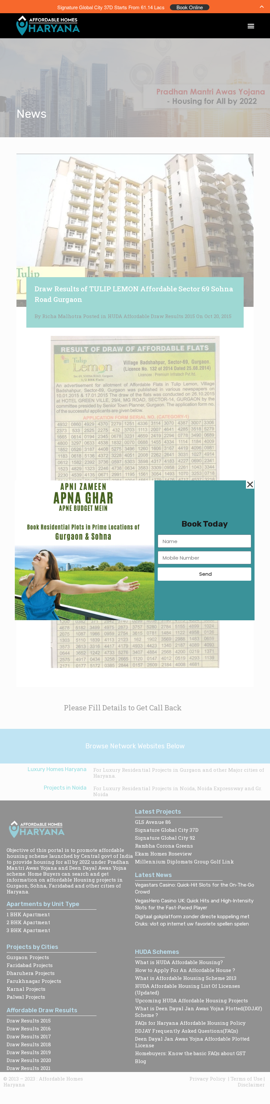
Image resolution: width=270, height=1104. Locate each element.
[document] (135, 552)
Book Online (189, 7)
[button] (251, 25)
